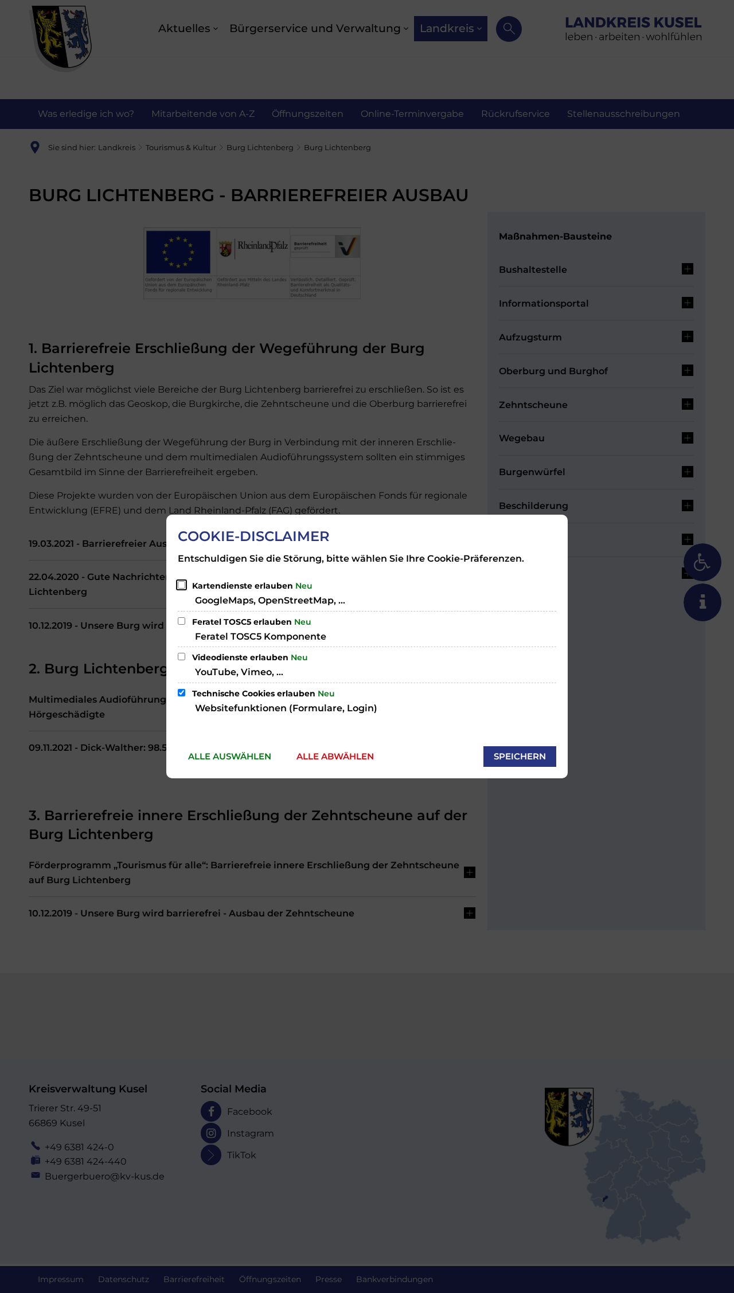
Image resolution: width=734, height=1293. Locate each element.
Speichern (520, 756)
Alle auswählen (229, 756)
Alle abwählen (335, 756)
